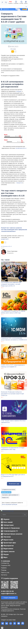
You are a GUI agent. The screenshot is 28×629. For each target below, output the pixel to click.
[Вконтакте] (6, 623)
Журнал (6, 519)
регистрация (5, 504)
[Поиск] (5, 2)
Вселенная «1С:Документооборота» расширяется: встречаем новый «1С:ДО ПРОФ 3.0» (12, 393)
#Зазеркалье (5, 246)
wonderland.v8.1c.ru (21, 148)
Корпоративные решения (12, 534)
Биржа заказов (9, 551)
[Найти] (25, 514)
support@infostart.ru (8, 593)
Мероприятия (8, 546)
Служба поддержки (10, 578)
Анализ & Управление (11, 528)
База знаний (7, 522)
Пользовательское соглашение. (10, 609)
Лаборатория (8, 525)
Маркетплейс (8, 540)
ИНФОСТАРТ (5, 239)
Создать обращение (9, 597)
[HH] (10, 623)
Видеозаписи (8, 548)
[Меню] (2, 2)
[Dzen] (14, 623)
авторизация (13, 504)
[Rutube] (22, 623)
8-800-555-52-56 (7, 591)
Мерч (5, 557)
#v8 (2, 246)
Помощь (3, 570)
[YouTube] (18, 623)
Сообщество (5, 563)
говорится (19, 183)
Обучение (7, 537)
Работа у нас (5, 572)
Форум (6, 554)
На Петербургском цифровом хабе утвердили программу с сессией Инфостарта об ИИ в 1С (11, 284)
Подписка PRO (5, 565)
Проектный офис (9, 543)
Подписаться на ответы (9, 489)
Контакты (4, 575)
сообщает (19, 91)
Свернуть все (5, 497)
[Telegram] (2, 623)
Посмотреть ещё (14, 483)
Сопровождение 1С (10, 531)
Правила (3, 568)
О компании (5, 561)
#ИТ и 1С (10, 246)
